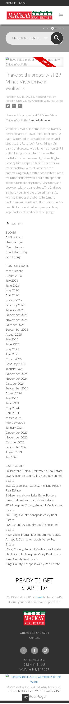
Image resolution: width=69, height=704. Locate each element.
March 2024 (14, 417)
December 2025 (17, 314)
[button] (23, 650)
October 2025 (15, 324)
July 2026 (12, 280)
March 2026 (14, 300)
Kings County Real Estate (22, 559)
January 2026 (14, 310)
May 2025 (12, 349)
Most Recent (14, 270)
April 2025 (12, 354)
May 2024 (12, 408)
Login (23, 3)
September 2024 (17, 388)
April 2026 (12, 295)
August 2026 (14, 275)
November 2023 (17, 437)
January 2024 (14, 427)
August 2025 (14, 334)
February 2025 (15, 363)
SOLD (60, 28)
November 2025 (17, 319)
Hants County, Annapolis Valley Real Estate (33, 554)
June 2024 (12, 403)
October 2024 (15, 383)
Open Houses (15, 247)
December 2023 (17, 432)
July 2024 (12, 398)
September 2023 (17, 447)
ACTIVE (46, 28)
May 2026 (12, 290)
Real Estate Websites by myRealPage (42, 691)
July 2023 (12, 457)
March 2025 (14, 359)
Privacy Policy (15, 691)
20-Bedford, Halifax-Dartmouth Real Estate (34, 471)
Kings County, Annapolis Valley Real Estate (39, 100)
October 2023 (15, 442)
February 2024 (15, 422)
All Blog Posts (14, 237)
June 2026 (12, 285)
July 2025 (12, 339)
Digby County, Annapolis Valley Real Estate (33, 549)
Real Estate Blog (16, 252)
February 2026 (15, 305)
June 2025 (12, 344)
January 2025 (14, 368)
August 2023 (14, 452)
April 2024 (12, 413)
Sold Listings (13, 257)
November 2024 (17, 378)
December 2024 (17, 373)
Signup (11, 3)
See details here (39, 120)
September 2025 (17, 329)
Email (39, 597)
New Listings (14, 242)
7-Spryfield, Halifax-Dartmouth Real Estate (34, 534)
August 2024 (14, 393)
